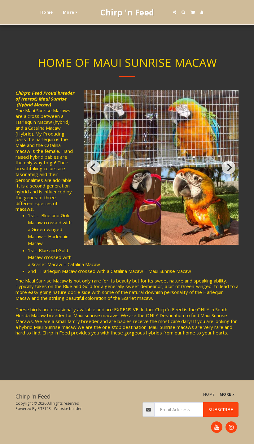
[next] (228, 167)
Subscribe (220, 409)
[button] (174, 12)
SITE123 (44, 408)
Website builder (68, 408)
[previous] (93, 167)
